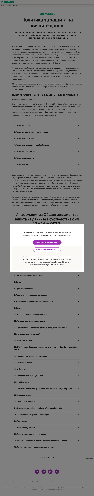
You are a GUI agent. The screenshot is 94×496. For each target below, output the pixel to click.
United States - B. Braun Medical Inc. (47, 242)
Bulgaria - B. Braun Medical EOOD (47, 249)
